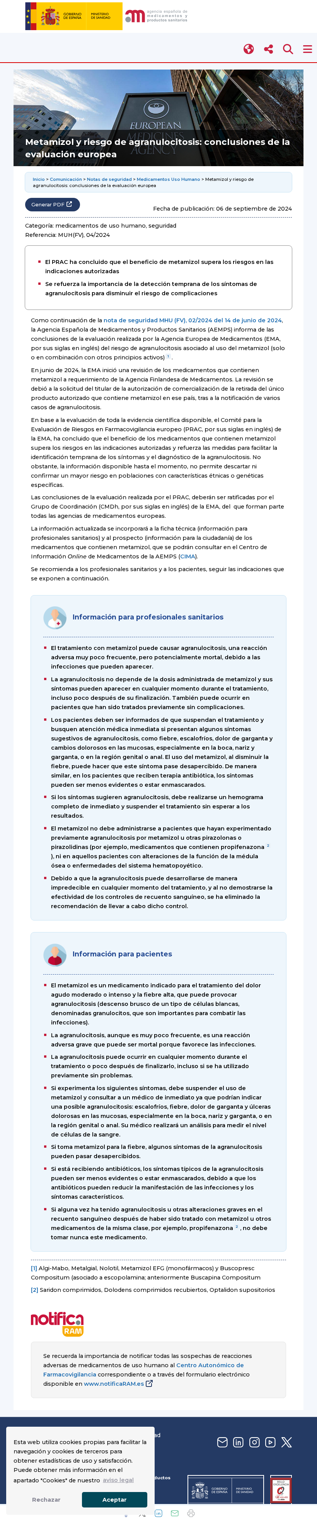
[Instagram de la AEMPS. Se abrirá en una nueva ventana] (253, 1442)
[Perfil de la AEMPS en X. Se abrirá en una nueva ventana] (286, 1442)
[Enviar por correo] (174, 1513)
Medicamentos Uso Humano (168, 179)
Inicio (39, 179)
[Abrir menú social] (268, 49)
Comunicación (66, 179)
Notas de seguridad (109, 179)
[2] (34, 1289)
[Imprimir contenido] (191, 1513)
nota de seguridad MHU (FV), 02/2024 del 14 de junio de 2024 (193, 320)
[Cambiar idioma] (249, 49)
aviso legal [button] (118, 1480)
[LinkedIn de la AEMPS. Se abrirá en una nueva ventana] (237, 1442)
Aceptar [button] (114, 1499)
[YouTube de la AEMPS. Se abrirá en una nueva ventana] (269, 1442)
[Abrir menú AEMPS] (307, 49)
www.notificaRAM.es (114, 1383)
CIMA (187, 556)
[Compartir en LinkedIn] (158, 1513)
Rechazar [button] (46, 1499)
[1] (34, 1268)
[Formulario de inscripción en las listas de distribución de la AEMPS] (221, 1442)
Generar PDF (48, 205)
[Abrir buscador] (288, 49)
